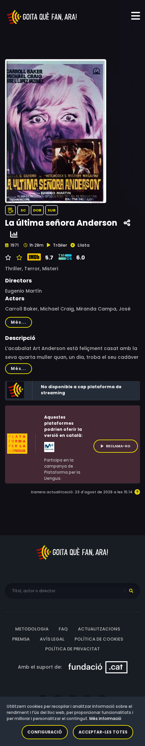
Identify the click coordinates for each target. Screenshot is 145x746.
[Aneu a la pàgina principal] (42, 16)
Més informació (105, 718)
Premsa (21, 639)
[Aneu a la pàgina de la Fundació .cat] (97, 666)
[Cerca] (131, 591)
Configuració (44, 732)
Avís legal (52, 639)
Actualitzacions (99, 629)
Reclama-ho (118, 446)
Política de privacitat (72, 649)
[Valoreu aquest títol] (18, 258)
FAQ (63, 629)
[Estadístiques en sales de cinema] (14, 234)
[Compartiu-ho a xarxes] (127, 223)
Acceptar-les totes (103, 732)
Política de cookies (99, 639)
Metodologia (32, 629)
